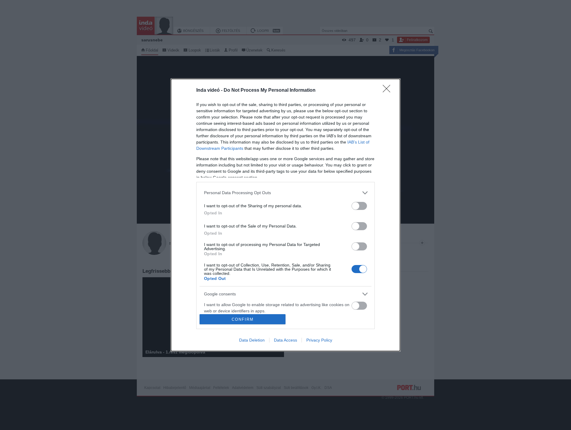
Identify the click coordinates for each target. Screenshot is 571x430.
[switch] (359, 206)
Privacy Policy (319, 340)
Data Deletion (252, 340)
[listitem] (285, 193)
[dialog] (285, 215)
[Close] (388, 90)
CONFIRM (243, 319)
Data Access (285, 340)
